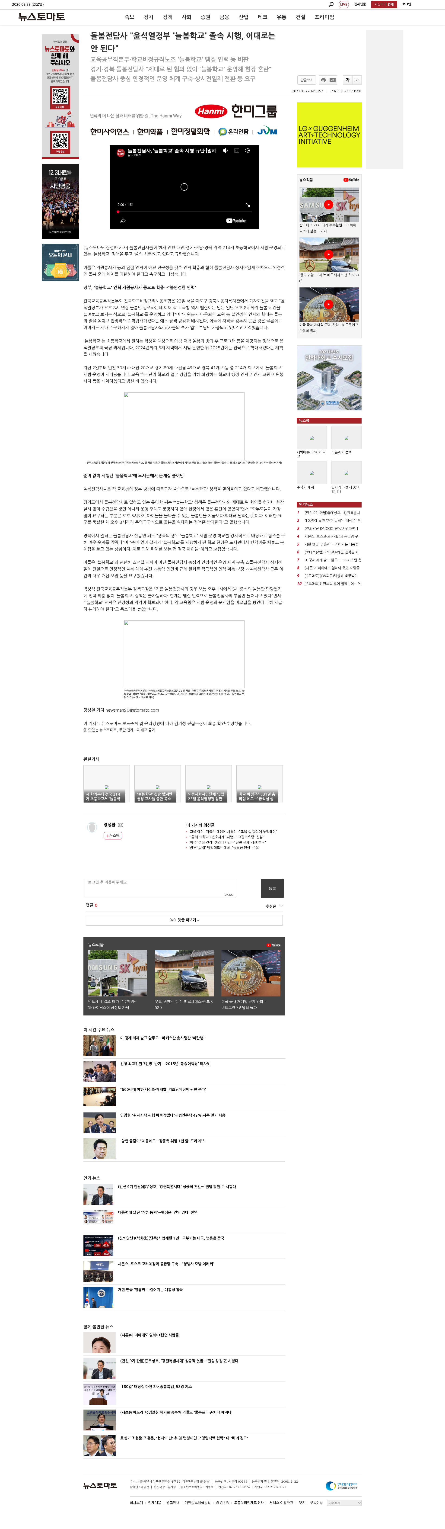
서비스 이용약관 (281, 1502)
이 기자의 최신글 (200, 825)
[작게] (357, 80)
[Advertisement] (384, 99)
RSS (302, 1502)
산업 (243, 17)
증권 (205, 17)
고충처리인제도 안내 (249, 1502)
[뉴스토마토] (42, 17)
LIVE (343, 4)
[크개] (347, 80)
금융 (224, 17)
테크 (262, 17)
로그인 (406, 4)
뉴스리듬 (306, 180)
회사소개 (136, 1502)
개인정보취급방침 (198, 1502)
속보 (129, 17)
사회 (186, 17)
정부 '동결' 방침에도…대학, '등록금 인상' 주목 (224, 847)
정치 (148, 17)
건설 (300, 17)
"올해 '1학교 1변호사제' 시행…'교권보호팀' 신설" (227, 837)
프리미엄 (324, 17)
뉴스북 (114, 835)
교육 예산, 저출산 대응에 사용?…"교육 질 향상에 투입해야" (233, 831)
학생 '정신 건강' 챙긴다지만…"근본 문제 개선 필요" (228, 842)
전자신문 (360, 4)
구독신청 (316, 1502)
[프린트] (323, 80)
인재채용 (154, 1502)
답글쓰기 (306, 80)
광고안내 (172, 1502)
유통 (281, 17)
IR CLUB (222, 1502)
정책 (167, 17)
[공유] (332, 80)
